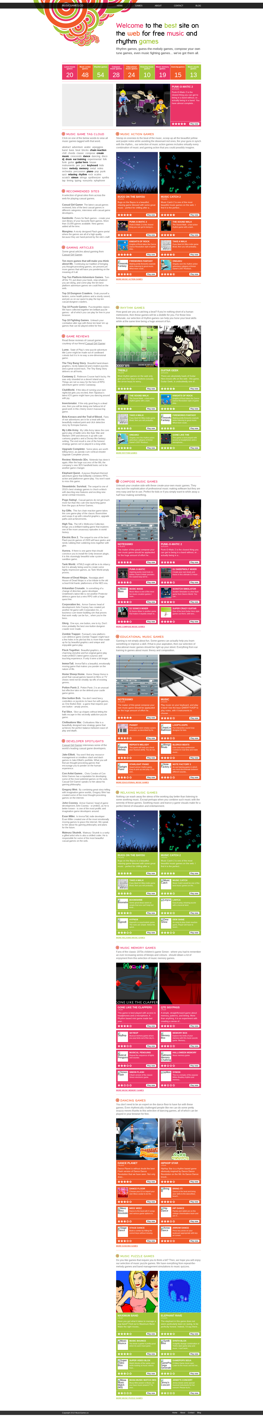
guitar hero (81, 162)
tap (63, 180)
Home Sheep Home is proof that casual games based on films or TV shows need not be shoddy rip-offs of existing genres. (85, 678)
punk (102, 171)
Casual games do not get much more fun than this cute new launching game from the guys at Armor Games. (86, 503)
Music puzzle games (193, 72)
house (92, 162)
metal (93, 168)
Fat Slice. (67, 711)
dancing (96, 156)
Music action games (85, 72)
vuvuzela (87, 180)
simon (74, 177)
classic (80, 153)
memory (84, 168)
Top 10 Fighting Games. (75, 320)
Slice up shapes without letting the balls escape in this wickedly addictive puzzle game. (84, 714)
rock (90, 174)
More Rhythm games (126, 453)
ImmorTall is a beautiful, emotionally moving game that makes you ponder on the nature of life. (86, 666)
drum (69, 159)
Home (120, 6)
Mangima (67, 231)
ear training (79, 159)
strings (83, 177)
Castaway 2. (69, 376)
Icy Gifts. (67, 510)
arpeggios (97, 147)
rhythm (83, 174)
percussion (79, 171)
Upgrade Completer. (73, 449)
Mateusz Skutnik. (72, 832)
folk (105, 159)
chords (71, 153)
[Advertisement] (87, 105)
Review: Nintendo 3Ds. (75, 459)
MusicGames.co (72, 5)
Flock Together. (71, 650)
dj (63, 159)
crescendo (76, 156)
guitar (71, 162)
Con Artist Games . (73, 773)
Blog (198, 6)
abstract (66, 147)
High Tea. (67, 524)
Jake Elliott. (68, 754)
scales (97, 174)
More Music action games (129, 279)
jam (78, 165)
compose (90, 153)
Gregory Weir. (70, 789)
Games (138, 6)
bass (71, 150)
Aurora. (66, 550)
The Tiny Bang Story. (74, 363)
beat (77, 150)
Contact (178, 6)
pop (97, 171)
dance (86, 156)
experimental (95, 159)
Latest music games (69, 72)
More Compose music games (130, 627)
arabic (87, 147)
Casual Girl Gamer (72, 204)
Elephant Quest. (71, 473)
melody (73, 168)
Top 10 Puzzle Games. (74, 307)
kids (101, 165)
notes (100, 168)
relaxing (72, 174)
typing (78, 180)
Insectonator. (69, 403)
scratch (66, 177)
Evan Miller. (68, 816)
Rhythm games (100, 72)
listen (65, 168)
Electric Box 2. (70, 537)
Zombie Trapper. (71, 634)
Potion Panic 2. (70, 687)
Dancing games (178, 72)
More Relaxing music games (130, 938)
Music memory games (162, 72)
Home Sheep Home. (73, 674)
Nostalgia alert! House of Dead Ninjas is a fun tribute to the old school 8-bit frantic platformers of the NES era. (85, 580)
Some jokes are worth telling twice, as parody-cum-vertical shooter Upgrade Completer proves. (85, 452)
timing (70, 180)
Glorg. (65, 623)
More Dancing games (127, 1246)
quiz (64, 174)
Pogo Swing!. (69, 500)
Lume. (65, 349)
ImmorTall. (68, 663)
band (65, 150)
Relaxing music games (147, 72)
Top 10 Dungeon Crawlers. (77, 293)
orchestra (67, 171)
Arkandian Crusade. (73, 588)
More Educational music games (132, 782)
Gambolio (67, 218)
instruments (68, 165)
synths (105, 177)
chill (64, 153)
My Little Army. (70, 430)
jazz (83, 165)
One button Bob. (71, 698)
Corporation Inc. (71, 604)
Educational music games (131, 72)
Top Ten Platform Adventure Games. (83, 277)
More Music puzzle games (129, 1398)
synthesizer (94, 177)
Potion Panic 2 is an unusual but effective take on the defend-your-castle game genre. (85, 690)
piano (90, 171)
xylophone (99, 180)
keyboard (92, 165)
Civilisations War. (72, 722)
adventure (77, 147)
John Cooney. (70, 803)
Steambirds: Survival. (74, 486)
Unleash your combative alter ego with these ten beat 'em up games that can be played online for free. (85, 323)
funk (64, 162)
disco (104, 156)
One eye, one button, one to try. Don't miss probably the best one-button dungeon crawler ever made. (84, 626)
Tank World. (69, 564)
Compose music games (116, 72)
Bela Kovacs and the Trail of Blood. (82, 417)
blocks (85, 150)
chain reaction (98, 150)
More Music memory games (130, 1090)
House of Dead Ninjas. (75, 577)
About (158, 6)
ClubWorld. (68, 390)
